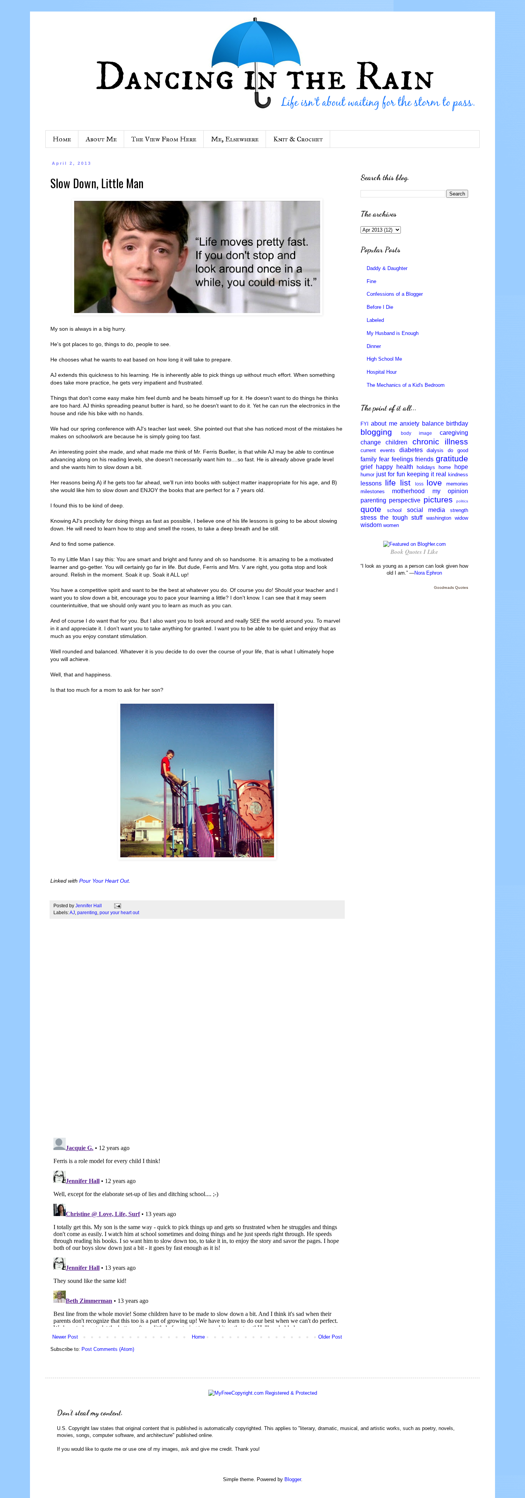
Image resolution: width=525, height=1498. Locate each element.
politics (462, 501)
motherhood (408, 491)
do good (458, 450)
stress (369, 517)
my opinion (450, 491)
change (371, 442)
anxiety (409, 423)
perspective (404, 500)
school (394, 510)
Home (62, 139)
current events (378, 450)
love (434, 482)
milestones (373, 491)
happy (384, 467)
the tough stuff (401, 517)
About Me (101, 139)
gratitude (452, 458)
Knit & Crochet (298, 139)
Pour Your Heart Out (104, 881)
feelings (402, 459)
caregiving (454, 432)
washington (438, 518)
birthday (457, 423)
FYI (365, 424)
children (396, 442)
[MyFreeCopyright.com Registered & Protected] (262, 1393)
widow (461, 518)
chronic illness (440, 441)
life (390, 482)
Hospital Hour (382, 372)
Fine (371, 281)
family (369, 459)
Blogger (292, 1479)
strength (459, 510)
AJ (72, 912)
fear (384, 459)
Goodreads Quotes (451, 587)
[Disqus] (197, 1032)
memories (457, 484)
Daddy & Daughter (387, 268)
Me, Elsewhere (235, 139)
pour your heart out (119, 912)
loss (419, 483)
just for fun (390, 474)
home (445, 467)
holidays (426, 467)
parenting (87, 912)
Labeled (375, 320)
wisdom (371, 525)
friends (424, 459)
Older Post (330, 1337)
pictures (438, 499)
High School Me (384, 359)
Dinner (374, 346)
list (405, 482)
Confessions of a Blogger (395, 294)
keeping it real (426, 474)
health (404, 467)
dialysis (435, 450)
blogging (376, 432)
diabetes (411, 450)
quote (371, 509)
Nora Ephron (428, 573)
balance (433, 423)
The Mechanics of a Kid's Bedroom (406, 385)
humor (367, 474)
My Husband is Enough (393, 333)
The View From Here (163, 139)
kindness (458, 474)
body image (416, 433)
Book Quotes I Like (414, 552)
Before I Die (380, 307)
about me (384, 423)
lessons (371, 483)
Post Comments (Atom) (107, 1349)
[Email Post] (117, 905)
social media (426, 510)
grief (366, 467)
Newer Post (65, 1337)
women (391, 525)
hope (461, 467)
